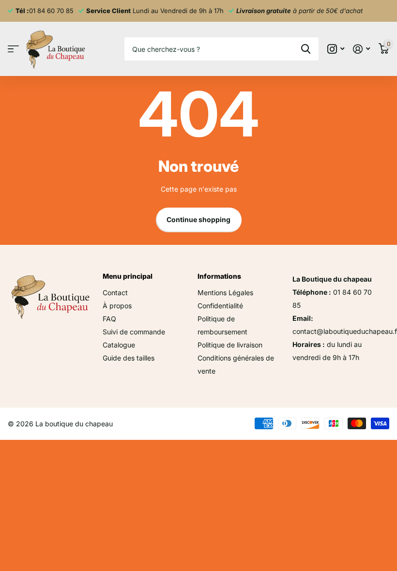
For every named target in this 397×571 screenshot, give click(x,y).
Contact (115, 292)
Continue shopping (198, 219)
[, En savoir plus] (336, 49)
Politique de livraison (230, 345)
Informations (219, 276)
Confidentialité (220, 305)
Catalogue (119, 345)
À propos (117, 305)
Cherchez (305, 49)
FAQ (109, 319)
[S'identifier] (361, 49)
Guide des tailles (128, 358)
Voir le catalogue (13, 49)
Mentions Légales (225, 292)
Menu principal (128, 276)
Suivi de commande (134, 332)
